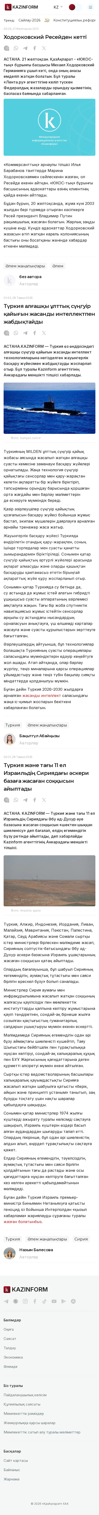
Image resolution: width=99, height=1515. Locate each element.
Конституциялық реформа (76, 20)
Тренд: (9, 20)
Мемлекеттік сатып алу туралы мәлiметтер (42, 1432)
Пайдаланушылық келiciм (25, 1395)
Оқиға (9, 1329)
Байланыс (12, 1470)
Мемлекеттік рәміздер (24, 1413)
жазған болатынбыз (23, 1221)
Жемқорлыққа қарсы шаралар (30, 1423)
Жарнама (11, 1479)
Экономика (13, 1357)
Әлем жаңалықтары (25, 266)
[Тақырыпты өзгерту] (75, 7)
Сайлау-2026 (29, 20)
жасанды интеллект (41, 695)
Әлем (57, 266)
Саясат (10, 1338)
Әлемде (11, 1366)
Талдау (10, 1348)
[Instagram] (6, 49)
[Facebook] (34, 49)
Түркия (13, 725)
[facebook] (34, 1301)
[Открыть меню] (90, 7)
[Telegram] (25, 49)
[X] (44, 49)
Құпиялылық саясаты (22, 1404)
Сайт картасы (16, 1460)
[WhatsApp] (16, 49)
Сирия (81, 1239)
